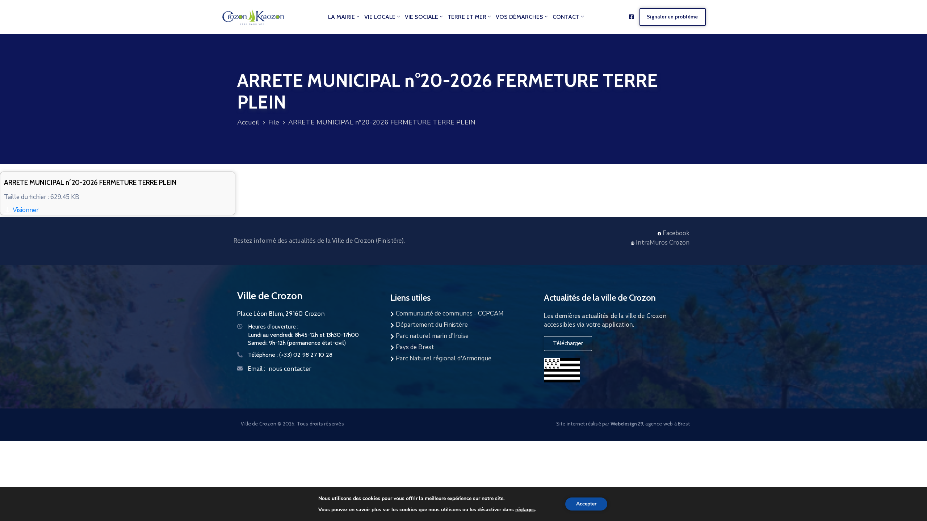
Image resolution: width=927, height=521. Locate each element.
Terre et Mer (467, 16)
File (274, 122)
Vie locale (379, 16)
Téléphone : (290, 354)
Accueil (248, 122)
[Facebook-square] (631, 16)
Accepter (586, 503)
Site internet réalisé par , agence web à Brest (623, 423)
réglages (525, 509)
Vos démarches (519, 16)
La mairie (341, 16)
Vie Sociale (421, 16)
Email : (256, 368)
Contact (566, 16)
